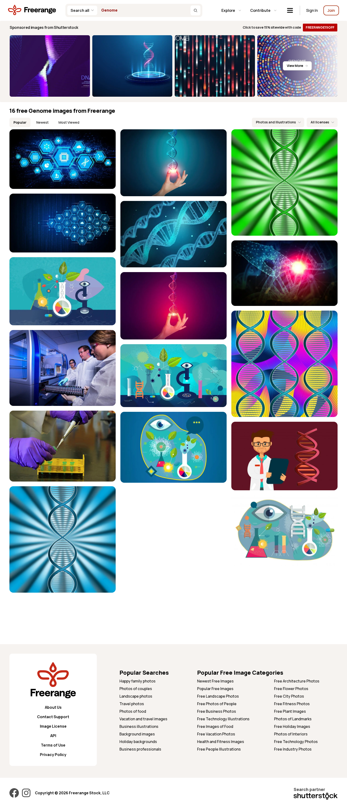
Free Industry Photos (293, 749)
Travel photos (131, 703)
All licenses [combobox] (320, 122)
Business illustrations (138, 726)
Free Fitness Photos (292, 703)
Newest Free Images (215, 681)
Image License (53, 726)
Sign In (312, 10)
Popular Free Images (215, 688)
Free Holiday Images (292, 726)
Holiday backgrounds (138, 741)
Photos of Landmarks (293, 718)
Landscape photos (135, 696)
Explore (228, 10)
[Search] (195, 10)
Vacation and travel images (143, 718)
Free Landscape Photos (218, 696)
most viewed (69, 122)
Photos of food (132, 711)
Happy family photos (137, 681)
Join (331, 10)
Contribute (260, 10)
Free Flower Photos (291, 688)
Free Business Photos (216, 711)
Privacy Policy (53, 754)
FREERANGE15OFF (320, 27)
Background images (137, 734)
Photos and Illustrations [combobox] (276, 122)
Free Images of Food (215, 726)
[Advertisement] (284, 604)
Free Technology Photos (296, 741)
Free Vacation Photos (216, 734)
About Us (53, 707)
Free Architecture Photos (296, 681)
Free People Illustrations (219, 749)
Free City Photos (289, 696)
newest (42, 122)
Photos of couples (135, 688)
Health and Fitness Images (220, 741)
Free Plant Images (290, 711)
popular (19, 122)
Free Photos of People (217, 703)
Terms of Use (53, 745)
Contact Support (53, 716)
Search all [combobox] (80, 10)
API (53, 735)
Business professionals (140, 749)
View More (295, 65)
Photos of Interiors (291, 734)
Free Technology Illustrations (223, 718)
